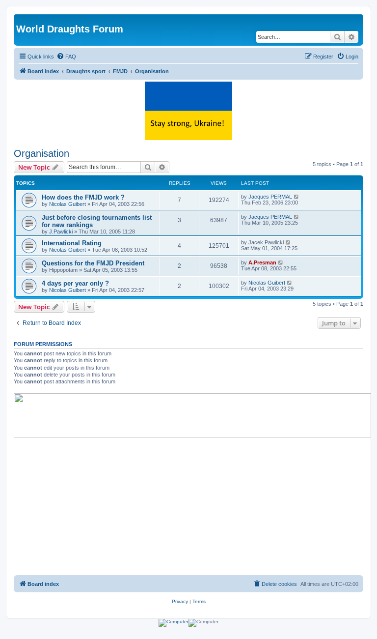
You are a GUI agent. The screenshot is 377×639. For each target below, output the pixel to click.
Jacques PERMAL (270, 197)
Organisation (41, 153)
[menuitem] (66, 56)
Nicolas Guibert (67, 204)
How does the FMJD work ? (83, 197)
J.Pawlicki (61, 231)
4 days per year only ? (75, 283)
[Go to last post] (297, 197)
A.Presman (262, 262)
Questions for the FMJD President (93, 263)
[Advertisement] (188, 506)
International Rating (72, 243)
